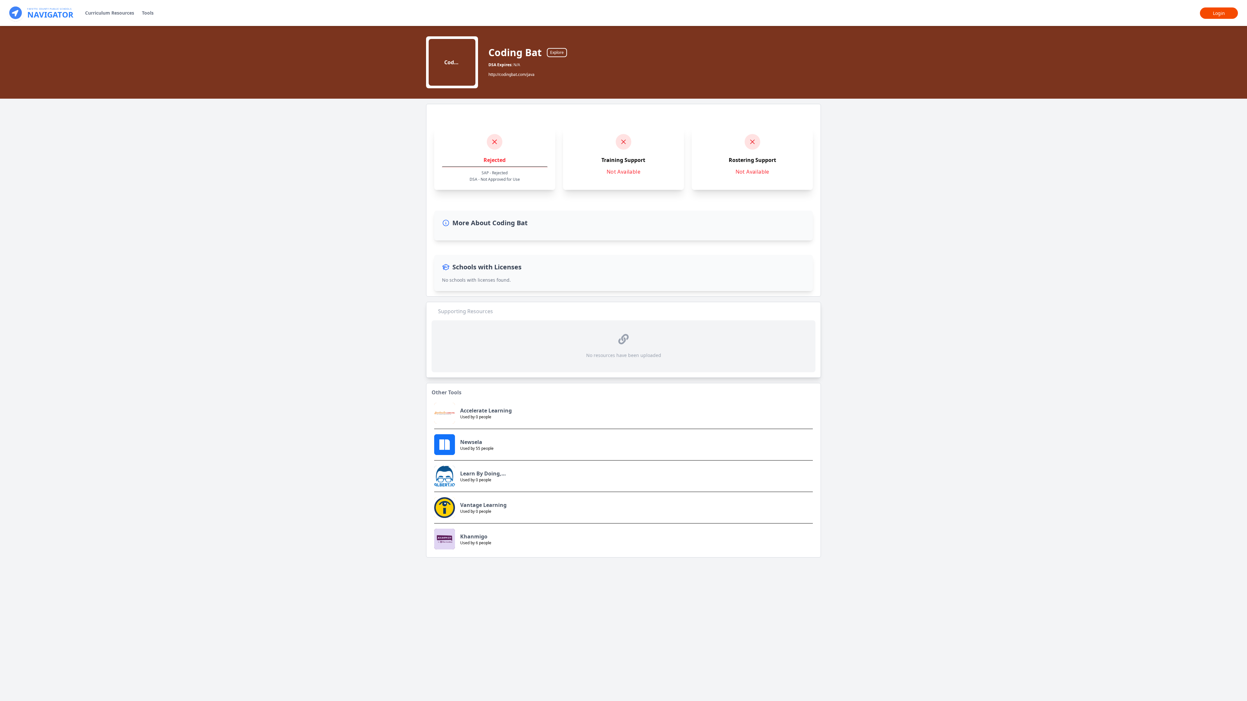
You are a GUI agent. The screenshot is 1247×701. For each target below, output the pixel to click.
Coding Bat (515, 52)
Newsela (471, 442)
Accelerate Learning (486, 410)
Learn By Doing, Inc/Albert (480, 473)
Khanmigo (473, 536)
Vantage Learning (483, 505)
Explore (557, 52)
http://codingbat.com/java (511, 74)
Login (1219, 13)
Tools (148, 13)
